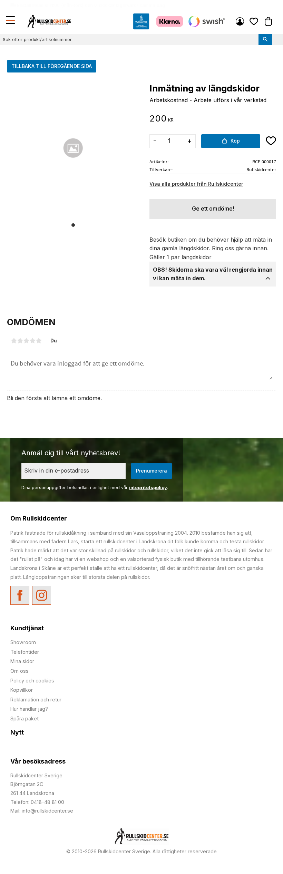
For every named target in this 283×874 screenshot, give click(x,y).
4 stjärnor (32, 341)
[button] (11, 21)
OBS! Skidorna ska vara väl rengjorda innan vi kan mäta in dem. (213, 274)
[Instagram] (41, 595)
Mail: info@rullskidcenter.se (41, 811)
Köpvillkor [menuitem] (21, 690)
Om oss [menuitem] (19, 671)
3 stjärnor (26, 341)
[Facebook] (19, 595)
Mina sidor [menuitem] (240, 21)
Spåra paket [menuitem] (24, 718)
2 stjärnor (20, 341)
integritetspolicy (148, 487)
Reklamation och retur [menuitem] (35, 699)
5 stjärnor (39, 341)
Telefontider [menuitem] (24, 652)
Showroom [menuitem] (23, 642)
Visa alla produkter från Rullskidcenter (196, 184)
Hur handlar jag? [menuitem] (29, 709)
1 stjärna (14, 341)
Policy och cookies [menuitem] (32, 680)
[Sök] (265, 39)
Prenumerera (151, 471)
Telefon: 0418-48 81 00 (37, 802)
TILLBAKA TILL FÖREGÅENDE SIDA (51, 66)
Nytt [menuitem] (17, 732)
